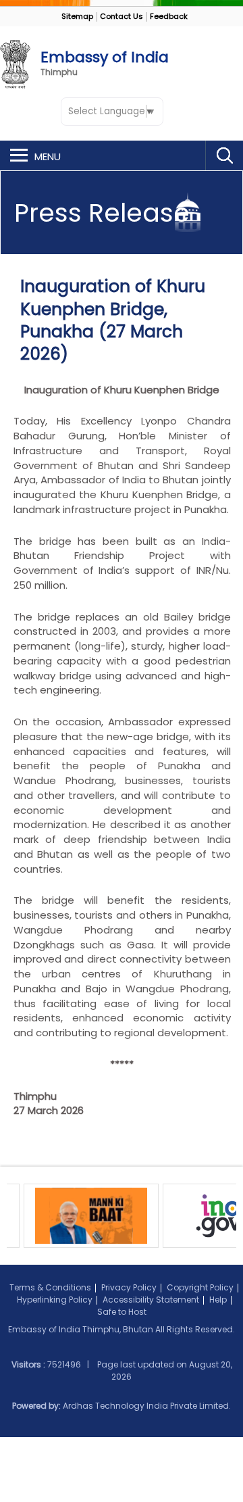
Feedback (169, 16)
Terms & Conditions (50, 1287)
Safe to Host (121, 1311)
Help (218, 1299)
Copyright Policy (200, 1287)
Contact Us (121, 16)
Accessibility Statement (151, 1299)
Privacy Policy (129, 1287)
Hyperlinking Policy (54, 1299)
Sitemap (77, 16)
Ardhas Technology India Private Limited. (147, 1405)
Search (224, 155)
